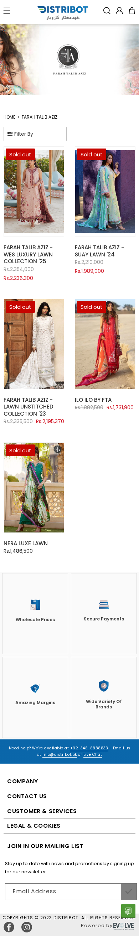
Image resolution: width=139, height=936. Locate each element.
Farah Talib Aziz (39, 117)
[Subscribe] (129, 892)
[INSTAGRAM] (26, 927)
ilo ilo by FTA (93, 400)
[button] (106, 10)
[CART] (131, 10)
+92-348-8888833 (89, 748)
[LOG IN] (119, 10)
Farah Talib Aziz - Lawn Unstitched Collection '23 (28, 406)
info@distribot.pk (59, 754)
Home (9, 117)
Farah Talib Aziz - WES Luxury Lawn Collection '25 (28, 254)
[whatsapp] (128, 911)
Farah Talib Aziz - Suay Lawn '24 (99, 251)
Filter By (23, 133)
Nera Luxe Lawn (26, 543)
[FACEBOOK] (9, 927)
